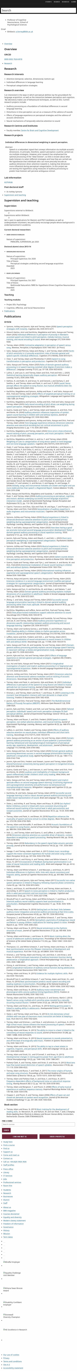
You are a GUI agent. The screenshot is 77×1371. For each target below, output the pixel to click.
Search (6, 1130)
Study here (7, 1142)
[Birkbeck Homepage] (8, 8)
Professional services (12, 1182)
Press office (8, 1169)
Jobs (5, 1179)
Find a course (9, 1145)
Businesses (8, 1196)
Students (7, 1190)
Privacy (6, 1358)
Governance (8, 1227)
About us (7, 1207)
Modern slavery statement (14, 1220)
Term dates (8, 1237)
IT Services (7, 1176)
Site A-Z (6, 1364)
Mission (6, 1233)
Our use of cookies (11, 1355)
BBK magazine (9, 1210)
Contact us (7, 1158)
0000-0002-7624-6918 (13, 59)
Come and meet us (20, 1136)
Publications (9, 311)
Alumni (6, 1200)
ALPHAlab (8, 182)
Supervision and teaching (15, 195)
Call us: (14, 1161)
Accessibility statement (13, 1368)
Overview (8, 44)
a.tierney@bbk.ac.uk (24, 31)
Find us (6, 1148)
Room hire (7, 1185)
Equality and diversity (12, 1217)
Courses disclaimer (11, 1214)
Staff (5, 1203)
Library (6, 1172)
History (6, 1230)
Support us (8, 1152)
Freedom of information (13, 1224)
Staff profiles (8, 1165)
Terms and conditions (12, 1361)
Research (8, 63)
